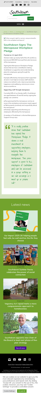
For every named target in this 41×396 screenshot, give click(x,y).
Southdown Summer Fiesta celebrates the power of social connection (21, 272)
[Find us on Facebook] (16, 5)
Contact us (26, 2)
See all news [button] (20, 348)
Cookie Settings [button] (9, 391)
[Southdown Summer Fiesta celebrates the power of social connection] (20, 254)
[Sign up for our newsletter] (13, 5)
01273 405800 (9, 2)
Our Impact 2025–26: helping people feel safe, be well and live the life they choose (20, 238)
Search (30, 18)
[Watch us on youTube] (21, 5)
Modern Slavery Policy (27, 364)
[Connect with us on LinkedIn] (25, 5)
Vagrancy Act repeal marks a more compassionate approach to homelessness (20, 306)
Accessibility (18, 2)
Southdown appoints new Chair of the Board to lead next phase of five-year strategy (20, 340)
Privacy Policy (11, 364)
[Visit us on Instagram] (28, 5)
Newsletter (34, 2)
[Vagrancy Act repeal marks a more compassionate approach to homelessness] (20, 289)
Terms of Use (19, 364)
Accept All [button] (21, 391)
